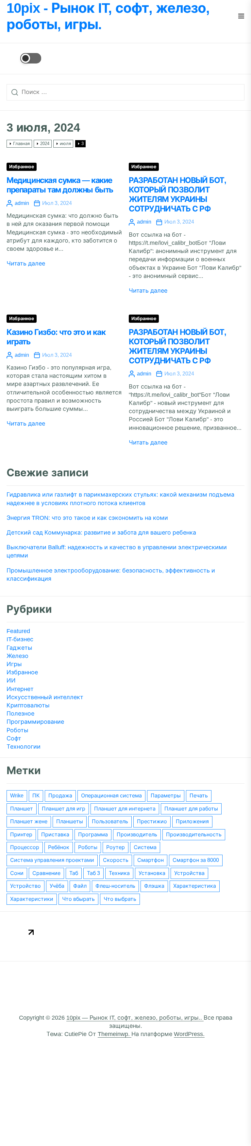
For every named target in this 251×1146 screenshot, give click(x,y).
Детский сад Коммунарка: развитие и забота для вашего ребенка (101, 532)
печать (199, 795)
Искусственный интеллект (45, 697)
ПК (36, 795)
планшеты (69, 821)
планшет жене (28, 821)
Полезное (20, 713)
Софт (14, 738)
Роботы (17, 730)
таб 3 (93, 873)
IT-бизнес (20, 639)
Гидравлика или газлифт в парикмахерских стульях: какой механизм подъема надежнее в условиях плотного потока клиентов (120, 498)
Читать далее (26, 263)
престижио (152, 821)
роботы (87, 847)
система (145, 847)
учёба (57, 886)
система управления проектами (52, 860)
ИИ (11, 680)
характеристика (194, 886)
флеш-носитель (115, 886)
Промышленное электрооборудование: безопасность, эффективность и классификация (111, 574)
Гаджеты (19, 648)
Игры (14, 664)
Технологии (24, 746)
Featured (18, 631)
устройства (189, 873)
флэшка (154, 886)
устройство (25, 886)
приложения (192, 821)
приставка (55, 834)
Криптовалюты (28, 705)
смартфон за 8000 (196, 860)
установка (152, 873)
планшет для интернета (125, 808)
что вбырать (78, 899)
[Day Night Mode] (24, 58)
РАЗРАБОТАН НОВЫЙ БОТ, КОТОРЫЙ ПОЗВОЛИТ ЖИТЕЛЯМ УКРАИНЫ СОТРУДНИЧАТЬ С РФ (177, 194)
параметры (166, 795)
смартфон (150, 860)
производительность (194, 834)
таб (73, 873)
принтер (21, 834)
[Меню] (241, 16)
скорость (115, 860)
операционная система (111, 795)
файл (80, 886)
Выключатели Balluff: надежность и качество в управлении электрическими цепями (117, 551)
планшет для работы (191, 808)
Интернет (20, 689)
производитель (137, 834)
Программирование (35, 722)
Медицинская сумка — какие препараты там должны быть (60, 185)
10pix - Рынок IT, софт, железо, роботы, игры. (108, 16)
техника (119, 873)
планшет (21, 808)
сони (17, 873)
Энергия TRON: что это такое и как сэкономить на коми (87, 518)
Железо (17, 656)
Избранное (21, 166)
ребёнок (58, 847)
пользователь (110, 821)
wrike (17, 795)
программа (93, 834)
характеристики (31, 899)
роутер (115, 847)
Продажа (60, 795)
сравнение (46, 873)
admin (22, 203)
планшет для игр (63, 808)
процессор (24, 847)
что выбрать (120, 899)
